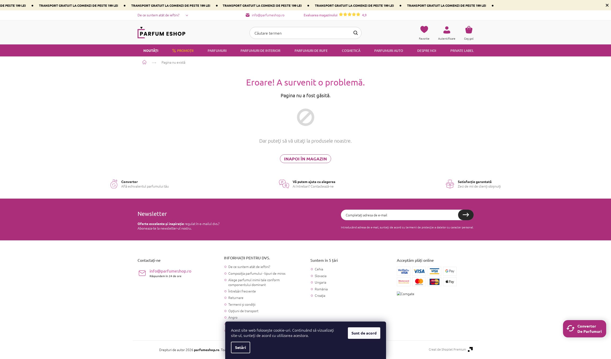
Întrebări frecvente (242, 291)
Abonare (466, 215)
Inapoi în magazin (305, 158)
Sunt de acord (364, 332)
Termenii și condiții (241, 304)
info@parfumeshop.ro (170, 273)
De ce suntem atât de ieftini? (158, 14)
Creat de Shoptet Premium (447, 349)
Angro (232, 317)
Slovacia (321, 276)
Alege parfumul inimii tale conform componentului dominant (254, 282)
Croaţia (320, 295)
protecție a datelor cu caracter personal (447, 227)
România (321, 289)
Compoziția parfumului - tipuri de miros (256, 273)
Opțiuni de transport (243, 310)
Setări (240, 347)
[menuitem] (148, 50)
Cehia (319, 269)
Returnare (235, 297)
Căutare (355, 33)
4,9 (335, 15)
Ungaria (320, 282)
